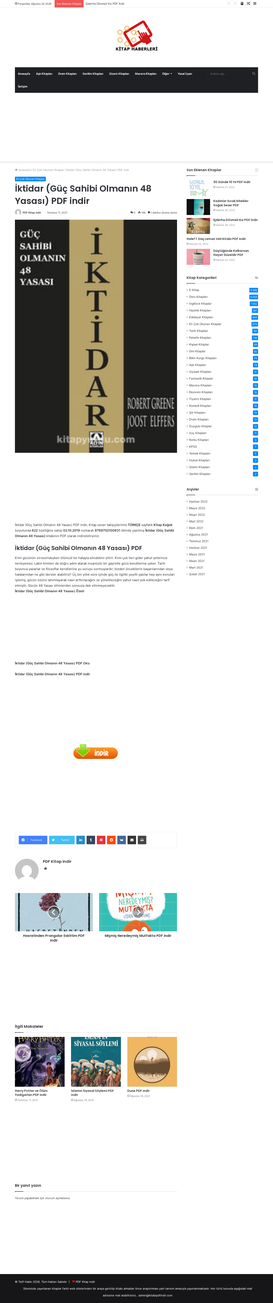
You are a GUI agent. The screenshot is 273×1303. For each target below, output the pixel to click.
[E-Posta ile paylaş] (132, 840)
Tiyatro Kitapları (200, 399)
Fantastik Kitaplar (201, 378)
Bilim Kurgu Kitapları (202, 358)
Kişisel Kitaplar (199, 344)
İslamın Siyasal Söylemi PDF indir (92, 1093)
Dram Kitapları (67, 73)
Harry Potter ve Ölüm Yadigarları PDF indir (31, 1093)
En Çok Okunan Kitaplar (48, 170)
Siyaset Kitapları (200, 371)
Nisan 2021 (196, 561)
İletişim (23, 86)
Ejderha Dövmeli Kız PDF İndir (235, 220)
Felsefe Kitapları (200, 337)
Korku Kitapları (199, 440)
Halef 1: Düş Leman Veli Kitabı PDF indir (216, 239)
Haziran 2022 (198, 501)
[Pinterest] (101, 840)
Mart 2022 (196, 521)
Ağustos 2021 (198, 534)
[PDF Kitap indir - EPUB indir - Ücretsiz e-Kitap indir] (136, 37)
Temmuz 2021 (198, 541)
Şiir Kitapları (197, 412)
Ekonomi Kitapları (201, 392)
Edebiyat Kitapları (201, 317)
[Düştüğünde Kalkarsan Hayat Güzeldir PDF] (198, 257)
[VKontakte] (121, 840)
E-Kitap (194, 290)
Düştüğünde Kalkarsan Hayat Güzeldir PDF (231, 253)
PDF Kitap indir (32, 212)
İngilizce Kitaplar (200, 303)
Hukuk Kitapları (199, 460)
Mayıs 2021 (197, 554)
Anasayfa (24, 73)
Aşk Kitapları (44, 73)
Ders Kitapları (198, 296)
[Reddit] (111, 840)
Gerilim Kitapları (93, 73)
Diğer (165, 73)
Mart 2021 (196, 567)
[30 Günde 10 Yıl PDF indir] (198, 188)
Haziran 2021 (198, 547)
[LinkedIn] (80, 840)
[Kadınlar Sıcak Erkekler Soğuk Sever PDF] (198, 207)
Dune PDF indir (138, 1091)
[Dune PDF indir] (152, 1062)
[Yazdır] (142, 840)
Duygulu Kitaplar (200, 426)
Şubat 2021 (197, 574)
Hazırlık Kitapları (200, 310)
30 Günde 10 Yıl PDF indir (232, 182)
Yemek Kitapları (199, 453)
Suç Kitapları (197, 433)
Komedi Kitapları (200, 405)
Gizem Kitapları (119, 73)
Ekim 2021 (196, 528)
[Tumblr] (91, 840)
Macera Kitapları (145, 73)
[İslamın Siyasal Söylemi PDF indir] (96, 1062)
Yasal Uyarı (185, 73)
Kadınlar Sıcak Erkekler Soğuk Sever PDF (230, 203)
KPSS (193, 446)
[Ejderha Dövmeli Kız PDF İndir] (198, 226)
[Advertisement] (136, 127)
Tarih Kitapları (198, 331)
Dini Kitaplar (197, 351)
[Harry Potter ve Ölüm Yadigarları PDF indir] (40, 1062)
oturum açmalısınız (57, 1198)
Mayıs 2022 (197, 508)
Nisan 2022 (197, 514)
